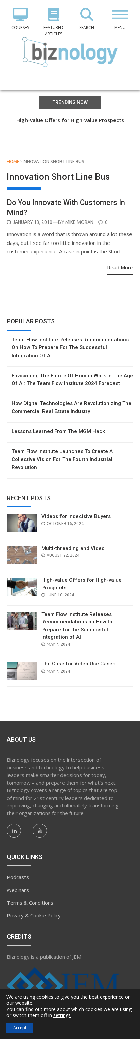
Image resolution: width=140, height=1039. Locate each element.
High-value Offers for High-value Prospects (70, 119)
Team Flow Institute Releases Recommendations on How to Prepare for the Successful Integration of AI (70, 348)
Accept (20, 1028)
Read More (120, 267)
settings (62, 1015)
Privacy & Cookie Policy (34, 915)
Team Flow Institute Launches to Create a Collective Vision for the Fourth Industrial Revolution (62, 459)
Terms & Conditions (30, 902)
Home (13, 161)
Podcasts (18, 877)
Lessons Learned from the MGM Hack (58, 431)
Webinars (18, 890)
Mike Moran (79, 222)
